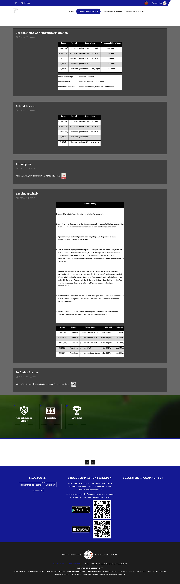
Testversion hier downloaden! (68, 563)
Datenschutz (96, 568)
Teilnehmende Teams (112, 11)
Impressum (82, 568)
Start (71, 11)
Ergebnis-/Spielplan (135, 11)
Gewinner (37, 490)
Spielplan (50, 484)
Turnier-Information (88, 11)
